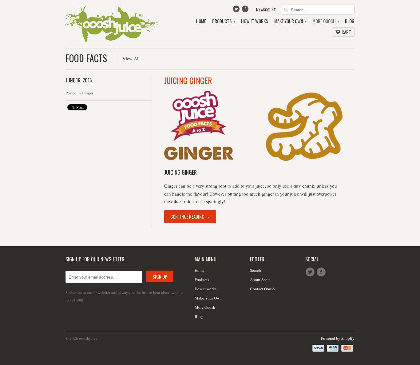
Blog (350, 21)
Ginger (87, 93)
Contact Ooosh (262, 289)
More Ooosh (325, 21)
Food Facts (86, 58)
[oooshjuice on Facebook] (246, 10)
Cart (346, 32)
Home (201, 21)
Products (223, 21)
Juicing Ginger (188, 80)
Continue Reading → (190, 216)
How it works (254, 21)
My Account (266, 9)
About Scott (260, 279)
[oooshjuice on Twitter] (237, 10)
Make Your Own (290, 21)
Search (255, 270)
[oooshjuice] (111, 24)
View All (131, 58)
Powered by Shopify (338, 338)
